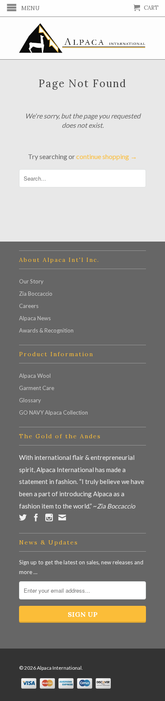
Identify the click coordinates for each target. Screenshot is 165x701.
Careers (28, 305)
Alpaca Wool (35, 375)
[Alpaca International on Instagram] (49, 517)
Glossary (30, 400)
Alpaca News (35, 318)
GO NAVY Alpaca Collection (53, 412)
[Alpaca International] (82, 38)
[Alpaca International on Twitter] (23, 517)
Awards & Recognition (46, 330)
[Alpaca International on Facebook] (36, 517)
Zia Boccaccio (35, 293)
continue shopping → (106, 156)
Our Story (31, 281)
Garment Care (36, 388)
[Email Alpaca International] (62, 517)
